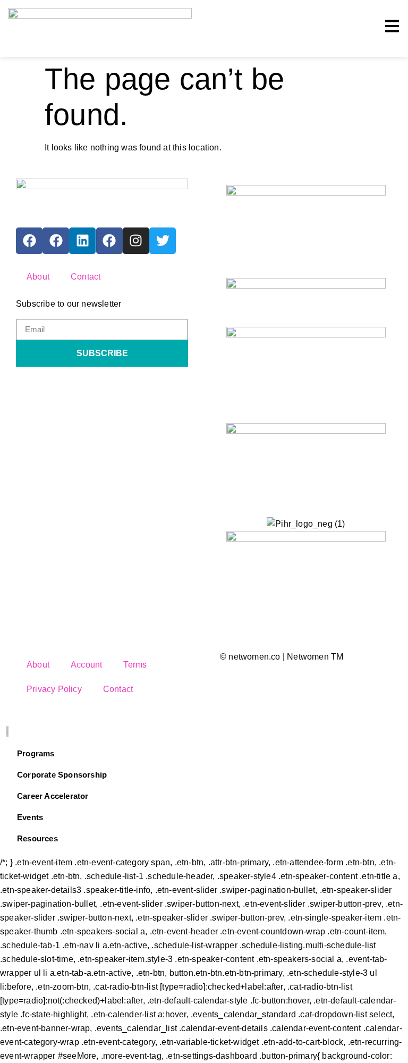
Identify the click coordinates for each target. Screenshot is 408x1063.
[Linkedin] (82, 240)
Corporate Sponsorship (62, 774)
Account (86, 664)
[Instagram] (136, 240)
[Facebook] (29, 240)
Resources (37, 838)
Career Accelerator (53, 795)
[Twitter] (162, 240)
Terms (135, 664)
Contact (85, 276)
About (38, 276)
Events (30, 817)
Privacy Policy (54, 689)
